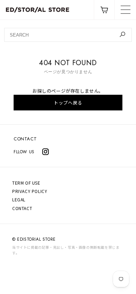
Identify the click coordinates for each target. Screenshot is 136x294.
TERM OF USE (26, 183)
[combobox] (68, 35)
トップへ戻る (68, 102)
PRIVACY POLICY (29, 191)
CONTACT (25, 139)
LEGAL (18, 199)
